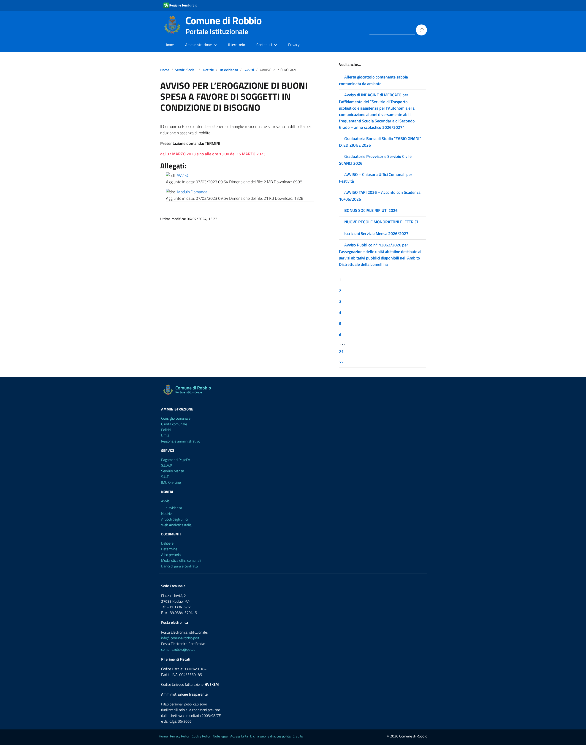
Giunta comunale (174, 424)
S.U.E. (165, 476)
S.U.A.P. (166, 465)
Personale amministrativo (180, 441)
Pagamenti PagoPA (175, 459)
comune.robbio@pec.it (178, 649)
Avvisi (249, 70)
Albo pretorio (171, 554)
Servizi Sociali (185, 70)
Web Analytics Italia (176, 525)
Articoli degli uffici (174, 519)
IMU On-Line (171, 482)
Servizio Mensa (172, 471)
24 (341, 351)
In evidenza (229, 70)
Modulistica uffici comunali (181, 560)
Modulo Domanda (192, 192)
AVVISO (183, 175)
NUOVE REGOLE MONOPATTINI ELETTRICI (381, 222)
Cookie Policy (201, 736)
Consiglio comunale (175, 418)
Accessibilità (239, 736)
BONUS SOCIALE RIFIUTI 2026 (371, 210)
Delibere (167, 543)
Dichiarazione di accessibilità (270, 736)
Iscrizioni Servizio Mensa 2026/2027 (376, 233)
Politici (166, 429)
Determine (169, 549)
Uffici (165, 435)
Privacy (294, 44)
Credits (298, 736)
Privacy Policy (180, 736)
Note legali (220, 736)
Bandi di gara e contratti (179, 566)
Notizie (208, 70)
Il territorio (236, 44)
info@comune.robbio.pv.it (180, 638)
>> (341, 362)
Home (169, 44)
